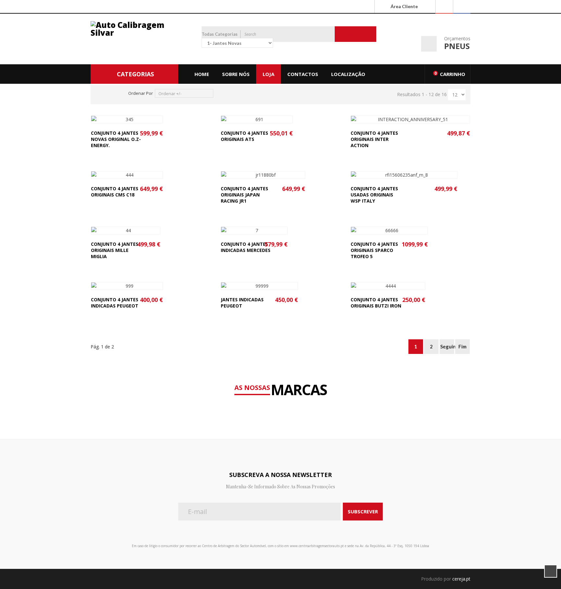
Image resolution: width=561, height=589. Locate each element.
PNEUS (457, 46)
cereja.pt (461, 579)
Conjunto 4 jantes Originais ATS (244, 136)
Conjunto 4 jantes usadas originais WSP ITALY (374, 194)
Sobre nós (236, 74)
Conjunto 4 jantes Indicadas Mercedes (245, 247)
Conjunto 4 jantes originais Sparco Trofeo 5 (374, 250)
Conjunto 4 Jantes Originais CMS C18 (114, 191)
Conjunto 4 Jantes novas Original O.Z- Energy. (116, 139)
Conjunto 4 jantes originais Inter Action (374, 139)
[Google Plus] (444, 7)
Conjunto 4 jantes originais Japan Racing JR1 (244, 194)
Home (201, 74)
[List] (110, 93)
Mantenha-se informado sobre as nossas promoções (280, 486)
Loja (268, 74)
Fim (462, 346)
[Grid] (100, 93)
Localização (348, 74)
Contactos (302, 74)
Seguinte (447, 346)
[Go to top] (550, 571)
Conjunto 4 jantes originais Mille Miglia (114, 250)
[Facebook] (461, 7)
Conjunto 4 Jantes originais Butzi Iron (376, 302)
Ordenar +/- (169, 93)
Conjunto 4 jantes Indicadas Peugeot (114, 302)
